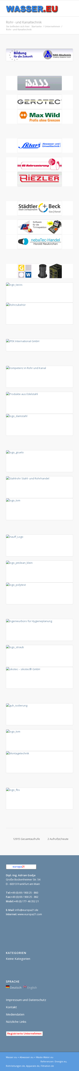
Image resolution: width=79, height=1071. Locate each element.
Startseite (36, 26)
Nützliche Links (16, 1022)
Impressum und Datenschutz (26, 1000)
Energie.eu (60, 1061)
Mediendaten (15, 1014)
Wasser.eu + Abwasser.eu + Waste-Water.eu (29, 1057)
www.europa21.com (30, 914)
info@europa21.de (26, 910)
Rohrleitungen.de (15, 1065)
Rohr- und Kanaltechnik (24, 22)
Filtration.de (47, 1065)
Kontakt (11, 1007)
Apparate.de (33, 1065)
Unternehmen (52, 26)
